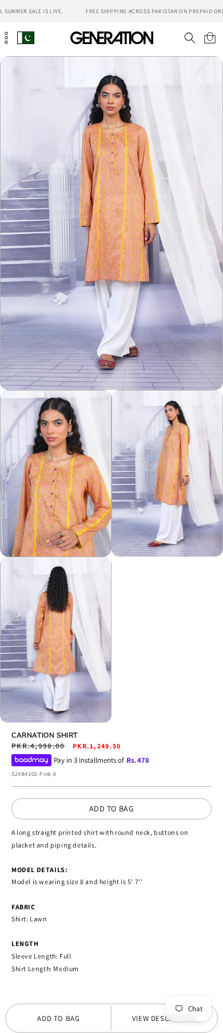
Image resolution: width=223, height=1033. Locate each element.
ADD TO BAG (111, 808)
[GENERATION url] (111, 37)
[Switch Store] (25, 37)
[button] (190, 37)
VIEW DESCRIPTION (164, 1018)
